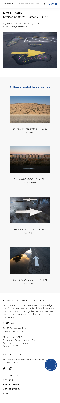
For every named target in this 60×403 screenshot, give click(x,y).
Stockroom (11, 375)
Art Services (12, 389)
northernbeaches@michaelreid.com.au (23, 359)
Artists (8, 380)
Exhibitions (11, 384)
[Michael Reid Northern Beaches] (21, 4)
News (6, 393)
